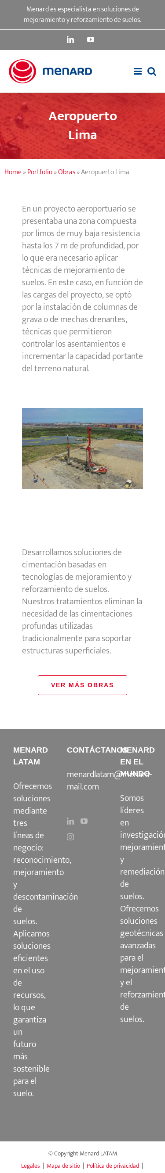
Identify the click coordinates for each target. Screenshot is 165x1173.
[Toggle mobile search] (151, 71)
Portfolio (39, 172)
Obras (66, 172)
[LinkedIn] (70, 821)
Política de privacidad (113, 1166)
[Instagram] (70, 836)
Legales (30, 1166)
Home (13, 172)
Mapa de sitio (63, 1166)
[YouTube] (84, 821)
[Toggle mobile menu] (138, 71)
